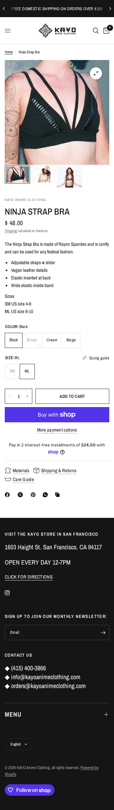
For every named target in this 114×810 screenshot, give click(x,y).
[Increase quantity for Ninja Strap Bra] (27, 396)
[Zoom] (96, 73)
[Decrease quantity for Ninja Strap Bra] (10, 396)
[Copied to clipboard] (58, 495)
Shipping (11, 230)
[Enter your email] (103, 632)
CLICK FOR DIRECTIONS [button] (29, 576)
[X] (21, 495)
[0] (105, 30)
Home (9, 52)
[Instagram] (12, 593)
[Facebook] (8, 495)
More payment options (57, 429)
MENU (13, 714)
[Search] (96, 30)
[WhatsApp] (46, 495)
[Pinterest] (34, 495)
